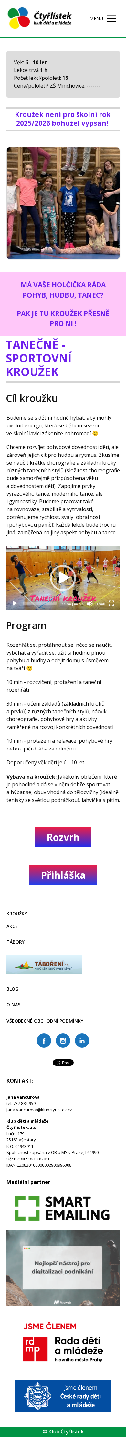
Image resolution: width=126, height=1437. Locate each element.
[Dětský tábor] (44, 972)
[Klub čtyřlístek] (39, 18)
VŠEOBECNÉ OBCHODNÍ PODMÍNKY (44, 1021)
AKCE (12, 926)
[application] (63, 578)
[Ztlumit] (90, 603)
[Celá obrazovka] (111, 603)
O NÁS (13, 1005)
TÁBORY (15, 942)
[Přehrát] (15, 603)
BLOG (12, 989)
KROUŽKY (16, 913)
